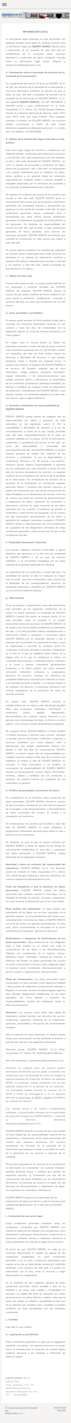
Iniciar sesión (60, 1407)
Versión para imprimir (18, 1408)
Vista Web (61, 1410)
